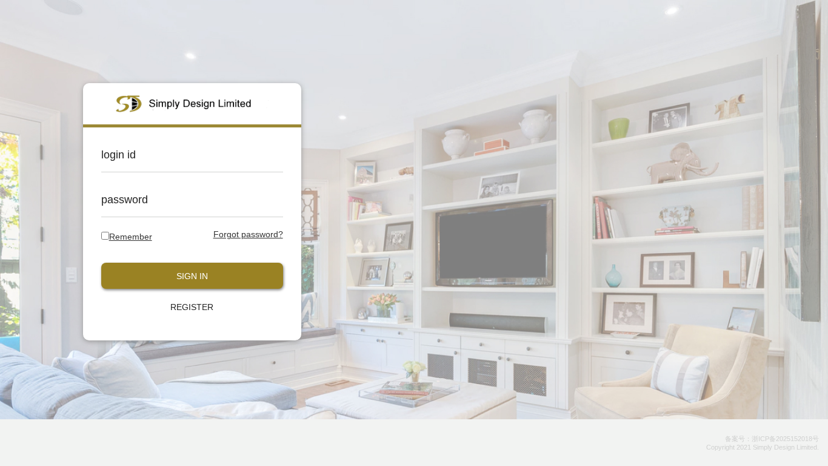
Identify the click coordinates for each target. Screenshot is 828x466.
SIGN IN (192, 276)
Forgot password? (248, 234)
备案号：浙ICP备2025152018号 (772, 438)
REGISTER (191, 307)
